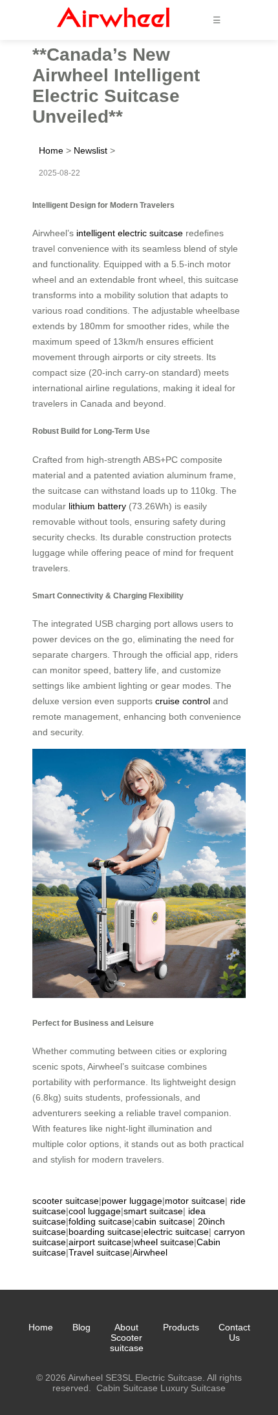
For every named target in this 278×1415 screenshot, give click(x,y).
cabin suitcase (163, 1221)
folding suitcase (100, 1221)
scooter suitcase (65, 1201)
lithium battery (97, 506)
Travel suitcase (99, 1252)
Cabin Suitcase (127, 1388)
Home (51, 150)
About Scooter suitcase (127, 1337)
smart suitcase (153, 1211)
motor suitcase (195, 1201)
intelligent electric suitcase (129, 233)
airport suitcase (100, 1242)
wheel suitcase (164, 1242)
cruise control (182, 701)
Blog (81, 1327)
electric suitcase (176, 1232)
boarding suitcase (105, 1232)
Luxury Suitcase (193, 1388)
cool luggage (95, 1211)
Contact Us (234, 1332)
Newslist (90, 150)
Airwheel (150, 1252)
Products (181, 1327)
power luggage (132, 1201)
